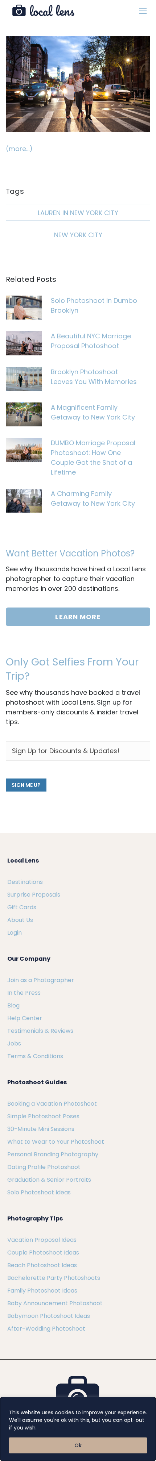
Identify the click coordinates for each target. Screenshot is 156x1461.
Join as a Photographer (40, 980)
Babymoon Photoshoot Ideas (48, 1316)
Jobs (14, 1043)
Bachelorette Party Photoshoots (53, 1278)
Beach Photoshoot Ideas (42, 1265)
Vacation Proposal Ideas (42, 1240)
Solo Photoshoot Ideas (39, 1192)
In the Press (24, 993)
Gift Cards (21, 907)
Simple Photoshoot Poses (43, 1116)
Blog (13, 1005)
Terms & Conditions (35, 1056)
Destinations (25, 882)
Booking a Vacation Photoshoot (52, 1103)
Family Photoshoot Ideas (42, 1290)
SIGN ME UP (26, 785)
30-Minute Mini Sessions (40, 1129)
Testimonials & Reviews (40, 1031)
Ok (78, 1445)
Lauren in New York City (78, 212)
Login (14, 932)
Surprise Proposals (33, 894)
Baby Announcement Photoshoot (55, 1303)
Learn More (77, 616)
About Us (20, 920)
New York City (78, 234)
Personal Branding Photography (52, 1154)
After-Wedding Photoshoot (46, 1328)
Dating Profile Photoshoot (44, 1167)
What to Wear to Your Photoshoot (55, 1142)
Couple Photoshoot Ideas (43, 1252)
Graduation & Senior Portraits (49, 1180)
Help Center (24, 1018)
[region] (78, 1429)
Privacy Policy (55, 1427)
